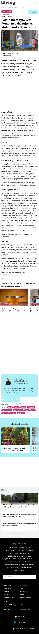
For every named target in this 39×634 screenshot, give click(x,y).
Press (21, 588)
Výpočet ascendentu (27, 565)
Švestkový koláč (19, 570)
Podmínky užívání (9, 597)
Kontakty (22, 594)
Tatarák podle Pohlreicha (16, 562)
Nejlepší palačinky (26, 567)
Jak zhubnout (13, 547)
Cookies (6, 602)
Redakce (22, 605)
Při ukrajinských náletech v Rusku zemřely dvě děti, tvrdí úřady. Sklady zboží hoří (19, 524)
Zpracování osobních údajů (25, 598)
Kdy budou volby (25, 553)
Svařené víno (31, 559)
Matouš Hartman (6, 16)
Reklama (6, 591)
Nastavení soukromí (25, 609)
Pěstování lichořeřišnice (12, 565)
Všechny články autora (21, 383)
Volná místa (7, 588)
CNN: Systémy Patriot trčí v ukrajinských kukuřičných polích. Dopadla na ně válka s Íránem (18, 506)
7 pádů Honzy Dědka (10, 559)
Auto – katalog (26, 556)
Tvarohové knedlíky (13, 567)
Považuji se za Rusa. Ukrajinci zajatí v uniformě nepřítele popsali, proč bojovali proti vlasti (19, 515)
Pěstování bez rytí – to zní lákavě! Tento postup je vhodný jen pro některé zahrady (14, 449)
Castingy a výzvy (24, 591)
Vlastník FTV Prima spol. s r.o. (10, 605)
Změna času (29, 550)
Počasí (16, 553)
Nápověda (22, 602)
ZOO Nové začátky (14, 556)
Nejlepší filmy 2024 (24, 547)
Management (23, 585)
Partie (11, 553)
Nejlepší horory (10, 550)
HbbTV (6, 594)
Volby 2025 (21, 559)
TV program (20, 550)
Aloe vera (28, 562)
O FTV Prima (7, 585)
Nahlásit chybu (8, 609)
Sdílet (32, 12)
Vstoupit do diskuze (12, 399)
